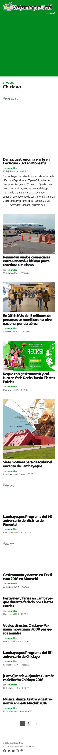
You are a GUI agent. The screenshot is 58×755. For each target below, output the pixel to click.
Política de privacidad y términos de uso (18, 746)
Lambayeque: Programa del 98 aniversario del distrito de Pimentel (27, 520)
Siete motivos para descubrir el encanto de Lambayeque (27, 464)
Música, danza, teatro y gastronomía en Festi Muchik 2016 (28, 701)
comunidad (11, 168)
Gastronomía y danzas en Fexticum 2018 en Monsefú (28, 576)
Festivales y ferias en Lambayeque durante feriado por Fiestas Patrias (28, 602)
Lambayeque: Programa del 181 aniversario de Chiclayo (28, 654)
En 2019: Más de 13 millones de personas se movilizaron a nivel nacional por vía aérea (27, 319)
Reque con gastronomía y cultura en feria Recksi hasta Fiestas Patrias (29, 377)
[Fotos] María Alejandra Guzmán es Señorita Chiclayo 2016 (28, 678)
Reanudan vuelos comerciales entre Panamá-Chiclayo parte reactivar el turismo (26, 261)
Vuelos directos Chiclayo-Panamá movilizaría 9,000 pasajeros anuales (28, 629)
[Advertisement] (29, 47)
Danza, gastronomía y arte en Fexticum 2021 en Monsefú (26, 161)
